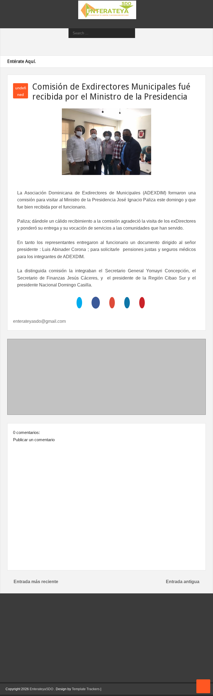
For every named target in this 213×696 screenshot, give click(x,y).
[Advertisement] (106, 378)
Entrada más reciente (36, 581)
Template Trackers (86, 689)
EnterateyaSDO (41, 689)
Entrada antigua (182, 581)
